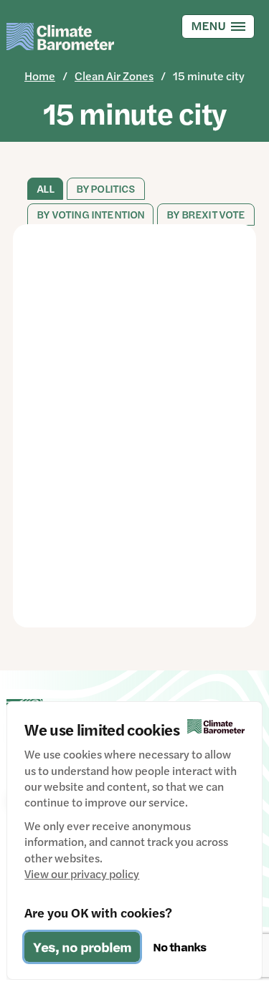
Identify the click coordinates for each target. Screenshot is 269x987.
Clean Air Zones (114, 75)
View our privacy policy (81, 874)
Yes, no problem (82, 947)
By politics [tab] (106, 188)
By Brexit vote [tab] (205, 214)
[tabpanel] (134, 425)
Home (39, 75)
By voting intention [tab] (90, 214)
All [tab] (45, 188)
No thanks (179, 947)
